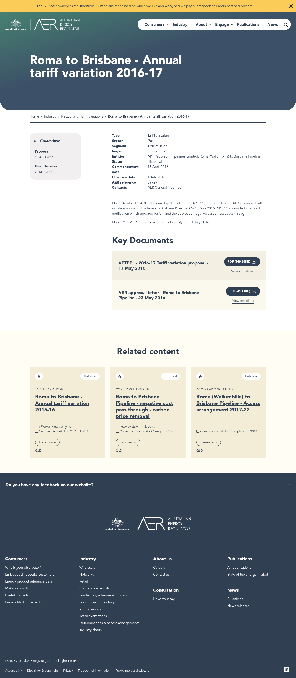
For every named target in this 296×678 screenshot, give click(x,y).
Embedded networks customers (29, 574)
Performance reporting (96, 602)
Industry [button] (180, 24)
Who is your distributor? (23, 567)
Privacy (68, 670)
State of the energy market (247, 574)
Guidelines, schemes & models (103, 595)
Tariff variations (91, 116)
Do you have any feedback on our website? (49, 484)
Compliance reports (94, 588)
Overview (50, 140)
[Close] (291, 6)
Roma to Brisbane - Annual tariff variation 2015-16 (62, 403)
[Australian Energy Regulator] (42, 24)
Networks (68, 116)
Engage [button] (222, 24)
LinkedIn (286, 669)
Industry (50, 116)
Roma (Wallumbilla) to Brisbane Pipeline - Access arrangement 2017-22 (228, 403)
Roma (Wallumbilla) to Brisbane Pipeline (230, 156)
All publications (239, 567)
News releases (238, 606)
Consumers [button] (154, 24)
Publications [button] (248, 24)
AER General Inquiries (164, 187)
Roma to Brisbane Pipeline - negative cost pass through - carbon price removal (144, 406)
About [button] (201, 24)
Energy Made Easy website (26, 602)
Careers (159, 567)
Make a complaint (19, 588)
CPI (161, 213)
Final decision (46, 166)
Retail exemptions (93, 616)
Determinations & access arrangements (109, 623)
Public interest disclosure (132, 670)
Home (34, 116)
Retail (83, 581)
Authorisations (90, 609)
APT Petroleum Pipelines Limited (173, 156)
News (272, 24)
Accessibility (13, 670)
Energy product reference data (28, 581)
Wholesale (87, 567)
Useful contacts (17, 595)
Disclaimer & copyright (42, 670)
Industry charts (90, 630)
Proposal (42, 151)
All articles (235, 599)
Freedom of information (94, 670)
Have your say (164, 599)
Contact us (161, 574)
